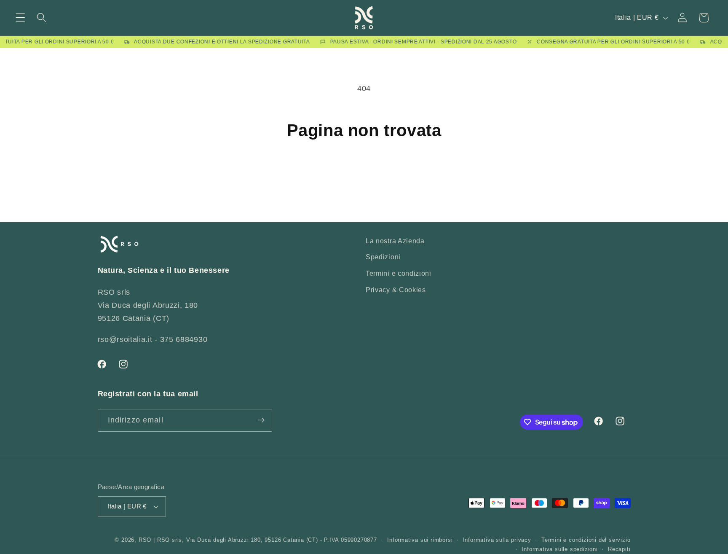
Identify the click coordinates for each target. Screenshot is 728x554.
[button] (20, 18)
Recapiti (619, 549)
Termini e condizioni (398, 273)
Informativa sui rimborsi (419, 540)
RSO (145, 540)
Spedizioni (383, 257)
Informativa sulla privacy (497, 540)
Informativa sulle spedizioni (560, 549)
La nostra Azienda (395, 241)
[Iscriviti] (261, 420)
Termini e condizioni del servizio (586, 540)
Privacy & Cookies (396, 289)
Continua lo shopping (364, 176)
